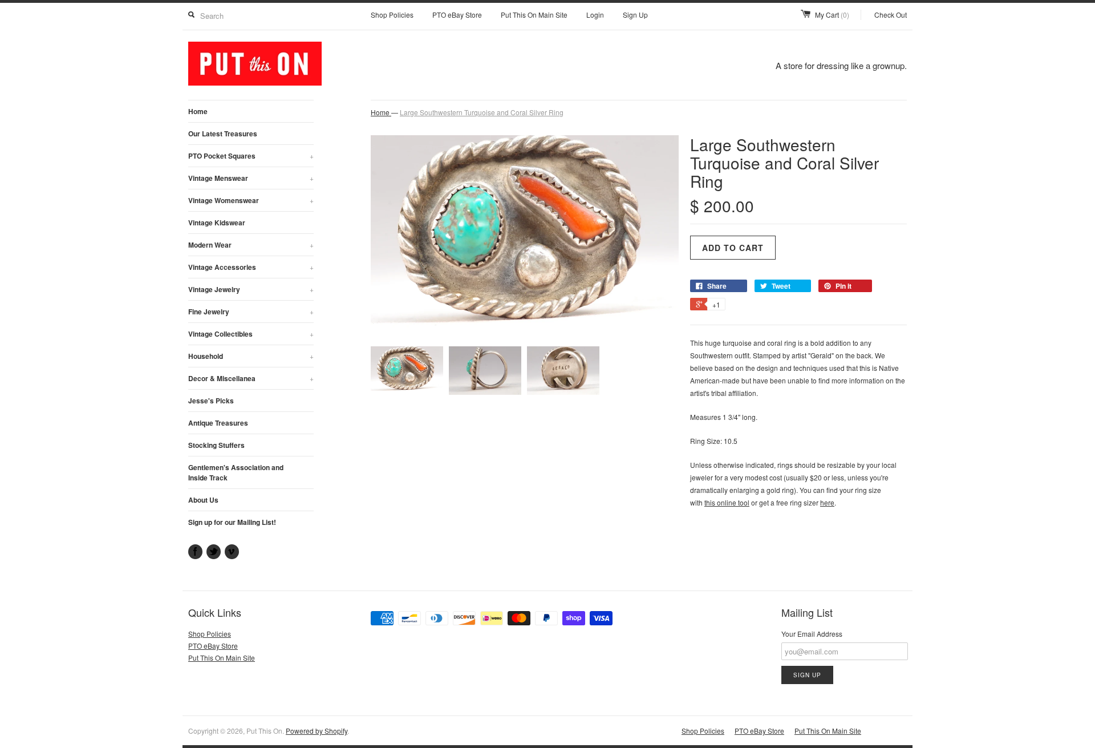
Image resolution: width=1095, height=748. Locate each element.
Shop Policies (392, 14)
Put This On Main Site (534, 14)
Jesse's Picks (211, 400)
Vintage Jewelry (251, 289)
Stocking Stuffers (216, 445)
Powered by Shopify (316, 730)
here (827, 502)
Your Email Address (811, 633)
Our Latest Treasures (222, 133)
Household (251, 356)
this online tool (726, 502)
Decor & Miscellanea (251, 378)
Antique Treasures (218, 423)
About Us (203, 500)
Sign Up (635, 14)
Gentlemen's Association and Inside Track (235, 472)
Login (595, 14)
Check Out (890, 14)
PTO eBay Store (457, 14)
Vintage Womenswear (251, 200)
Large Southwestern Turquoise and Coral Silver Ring (481, 112)
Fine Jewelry (251, 311)
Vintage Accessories (251, 267)
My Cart (832, 14)
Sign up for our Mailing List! (232, 522)
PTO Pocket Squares (251, 156)
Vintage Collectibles (251, 334)
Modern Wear (251, 245)
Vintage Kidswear (216, 222)
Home (198, 111)
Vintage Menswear (251, 178)
